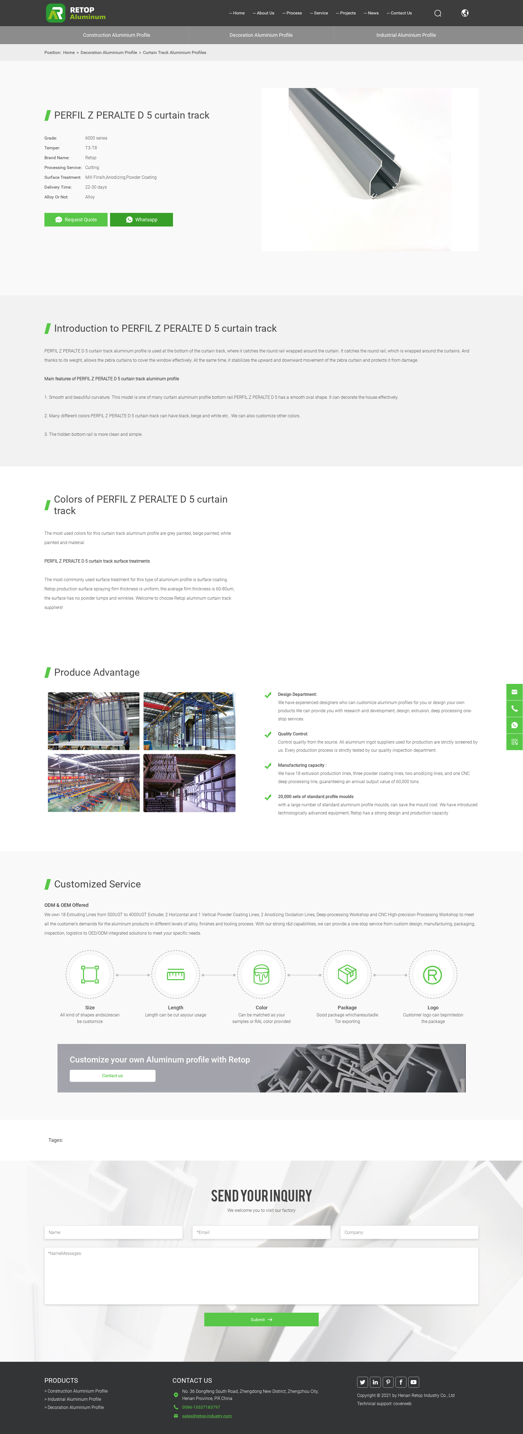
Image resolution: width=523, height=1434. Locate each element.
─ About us (263, 13)
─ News (371, 13)
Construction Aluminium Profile (116, 35)
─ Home (237, 13)
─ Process (292, 13)
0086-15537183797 (201, 1407)
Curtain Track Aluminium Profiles (174, 52)
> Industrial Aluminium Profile (72, 1399)
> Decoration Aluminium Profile (74, 1407)
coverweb (402, 1403)
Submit (258, 1319)
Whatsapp (146, 219)
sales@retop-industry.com (207, 1415)
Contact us (112, 1075)
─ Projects (346, 13)
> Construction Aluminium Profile (76, 1391)
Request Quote (81, 219)
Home (69, 52)
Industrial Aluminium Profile (406, 35)
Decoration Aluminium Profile (261, 35)
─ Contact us (399, 13)
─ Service (319, 13)
